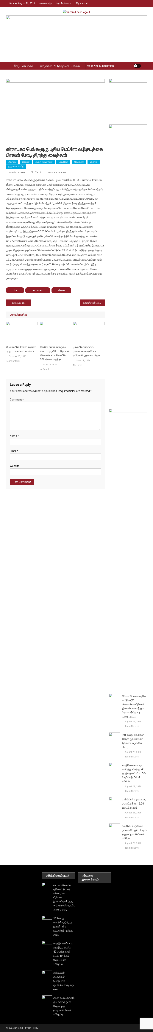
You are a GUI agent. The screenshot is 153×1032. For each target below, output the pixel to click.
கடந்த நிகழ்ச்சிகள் (44, 162)
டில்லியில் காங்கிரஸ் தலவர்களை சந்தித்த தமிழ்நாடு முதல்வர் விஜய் (86, 351)
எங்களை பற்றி (45, 3)
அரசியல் (12, 162)
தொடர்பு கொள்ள (64, 3)
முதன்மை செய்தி (16, 166)
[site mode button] (137, 66)
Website (14, 465)
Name (14, 435)
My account (82, 3)
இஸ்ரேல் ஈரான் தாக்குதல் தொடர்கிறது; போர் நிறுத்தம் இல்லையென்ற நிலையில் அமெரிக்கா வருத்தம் (54, 353)
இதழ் (17, 65)
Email (14, 450)
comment (37, 290)
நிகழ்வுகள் (46, 65)
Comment (17, 399)
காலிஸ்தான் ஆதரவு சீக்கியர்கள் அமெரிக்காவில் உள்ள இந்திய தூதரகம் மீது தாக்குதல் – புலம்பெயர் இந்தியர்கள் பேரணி (94, 302)
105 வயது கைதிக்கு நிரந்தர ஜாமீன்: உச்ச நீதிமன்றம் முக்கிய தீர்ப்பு (133, 741)
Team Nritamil (13, 361)
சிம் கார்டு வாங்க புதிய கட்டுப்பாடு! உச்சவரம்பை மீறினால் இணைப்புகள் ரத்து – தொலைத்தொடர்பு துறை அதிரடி (134, 706)
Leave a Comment (57, 172)
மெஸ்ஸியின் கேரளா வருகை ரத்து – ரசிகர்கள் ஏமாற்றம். (21, 348)
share (61, 290)
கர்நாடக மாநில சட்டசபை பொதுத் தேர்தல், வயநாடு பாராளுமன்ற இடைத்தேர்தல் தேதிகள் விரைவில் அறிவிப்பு (21, 302)
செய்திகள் (27, 65)
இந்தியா (25, 162)
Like (15, 290)
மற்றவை (75, 65)
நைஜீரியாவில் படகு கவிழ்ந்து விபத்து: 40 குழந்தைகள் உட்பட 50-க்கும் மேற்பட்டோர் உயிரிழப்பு (134, 773)
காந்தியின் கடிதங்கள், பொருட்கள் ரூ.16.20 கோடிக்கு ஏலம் (134, 803)
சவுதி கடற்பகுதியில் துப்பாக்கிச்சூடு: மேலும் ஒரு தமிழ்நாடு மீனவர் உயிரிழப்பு (134, 832)
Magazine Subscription (100, 65)
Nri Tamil (36, 172)
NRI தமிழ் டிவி (61, 65)
